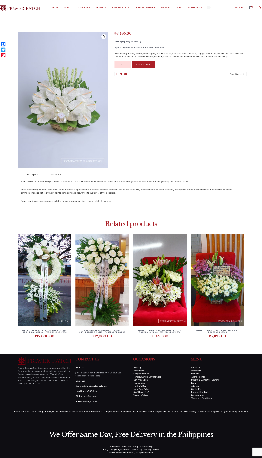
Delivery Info (197, 395)
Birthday (137, 367)
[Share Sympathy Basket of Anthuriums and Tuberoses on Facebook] (117, 74)
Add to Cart (143, 64)
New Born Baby (141, 389)
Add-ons (195, 386)
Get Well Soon (140, 380)
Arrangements (198, 377)
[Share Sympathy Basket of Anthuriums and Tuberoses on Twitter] (121, 74)
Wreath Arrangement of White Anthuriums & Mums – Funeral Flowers (102, 331)
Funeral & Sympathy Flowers (147, 377)
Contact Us (196, 389)
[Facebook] (3, 44)
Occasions (196, 370)
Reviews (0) (55, 174)
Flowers (195, 373)
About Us (195, 367)
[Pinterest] (3, 55)
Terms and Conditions (201, 398)
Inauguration (139, 383)
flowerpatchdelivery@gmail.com (91, 386)
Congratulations (141, 373)
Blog (193, 383)
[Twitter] (3, 49)
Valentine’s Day (140, 395)
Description (32, 174)
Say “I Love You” (141, 392)
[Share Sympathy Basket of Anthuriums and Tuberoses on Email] (125, 74)
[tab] (32, 174)
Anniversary (139, 370)
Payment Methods (200, 392)
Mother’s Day (139, 386)
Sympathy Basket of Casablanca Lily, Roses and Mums (217, 331)
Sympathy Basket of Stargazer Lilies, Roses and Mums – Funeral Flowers (160, 331)
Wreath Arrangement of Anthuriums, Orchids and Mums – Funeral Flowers (44, 331)
